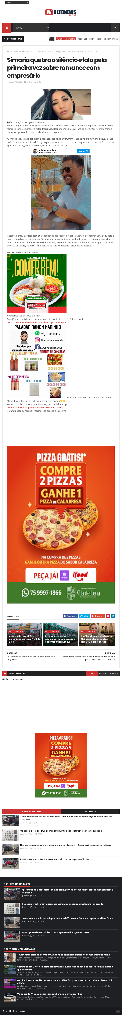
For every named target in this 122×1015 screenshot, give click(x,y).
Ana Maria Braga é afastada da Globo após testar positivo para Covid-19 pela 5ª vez (96, 639)
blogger (92, 673)
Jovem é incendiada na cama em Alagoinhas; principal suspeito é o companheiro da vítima (63, 954)
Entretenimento (20, 51)
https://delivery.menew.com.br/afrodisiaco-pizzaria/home (36, 322)
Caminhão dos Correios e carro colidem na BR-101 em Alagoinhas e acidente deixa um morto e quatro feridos (65, 968)
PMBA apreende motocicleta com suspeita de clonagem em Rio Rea (54, 859)
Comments (90, 812)
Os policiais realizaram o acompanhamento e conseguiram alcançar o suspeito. (61, 830)
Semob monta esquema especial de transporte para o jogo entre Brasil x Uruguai (59, 639)
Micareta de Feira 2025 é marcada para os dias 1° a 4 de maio (24, 639)
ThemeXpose (19, 1011)
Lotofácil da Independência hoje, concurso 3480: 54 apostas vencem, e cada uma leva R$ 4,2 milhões (64, 982)
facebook (113, 673)
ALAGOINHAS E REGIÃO (47, 39)
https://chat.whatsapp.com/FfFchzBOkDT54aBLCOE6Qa (36, 407)
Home (9, 51)
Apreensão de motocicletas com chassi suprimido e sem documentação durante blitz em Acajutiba (66, 818)
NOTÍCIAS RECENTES (31, 812)
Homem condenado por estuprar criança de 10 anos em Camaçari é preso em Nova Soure (65, 845)
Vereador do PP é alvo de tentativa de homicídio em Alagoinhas (49, 994)
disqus (102, 673)
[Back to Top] (118, 1011)
